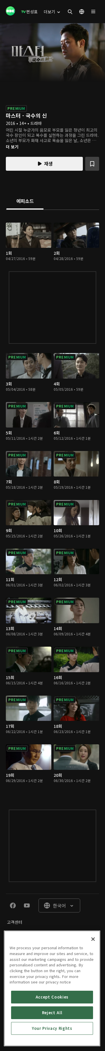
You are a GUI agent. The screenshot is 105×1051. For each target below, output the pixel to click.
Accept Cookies (52, 997)
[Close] (93, 939)
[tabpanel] (52, 504)
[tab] (24, 201)
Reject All (52, 1012)
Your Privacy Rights (52, 1028)
